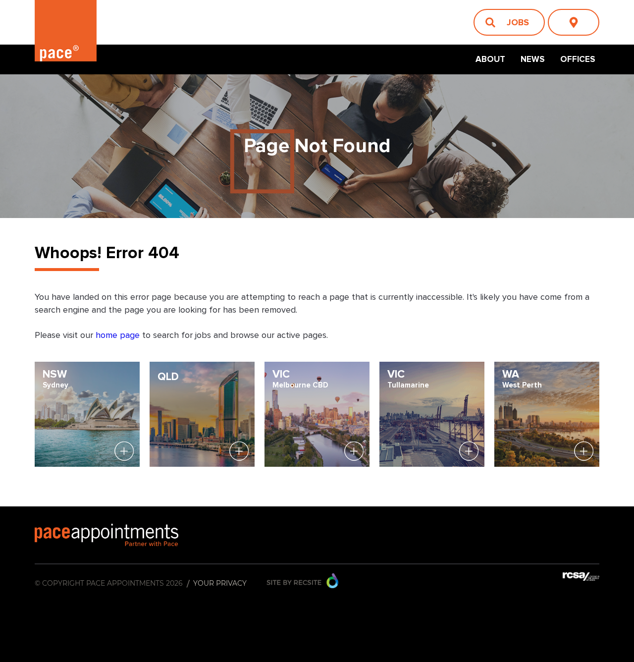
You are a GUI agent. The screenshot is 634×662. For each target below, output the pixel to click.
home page (119, 335)
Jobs (518, 22)
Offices (577, 59)
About (490, 59)
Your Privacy (220, 583)
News (533, 59)
